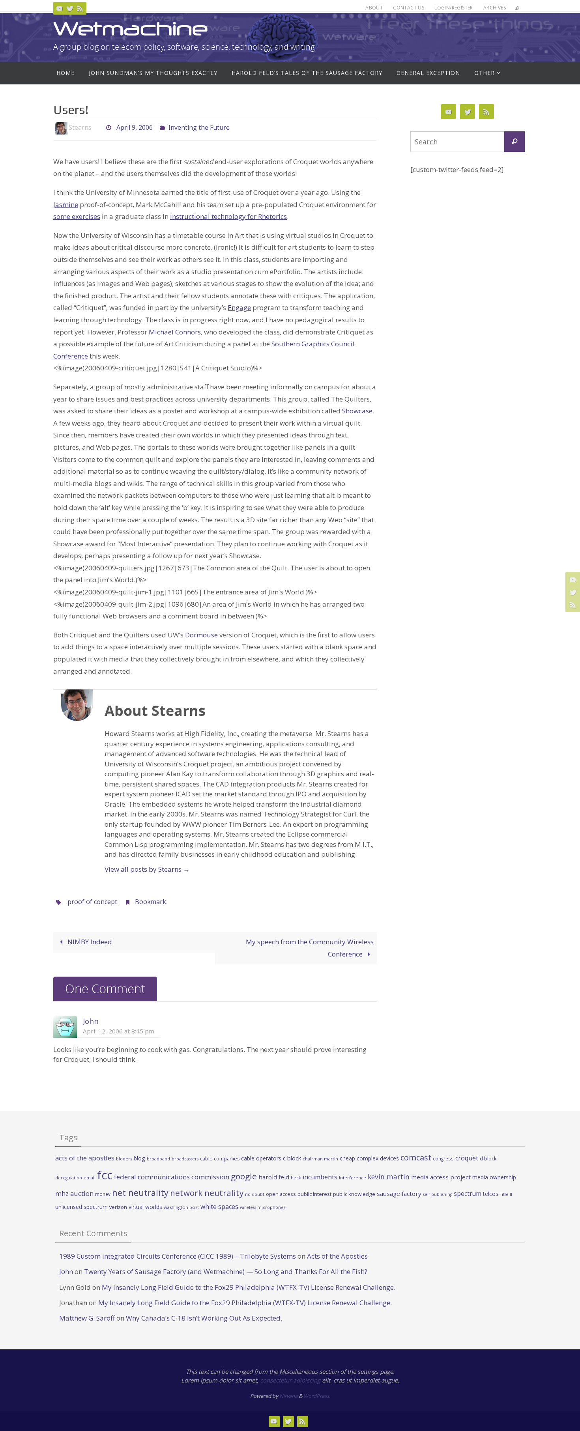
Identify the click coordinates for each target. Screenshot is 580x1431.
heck (296, 1178)
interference (352, 1178)
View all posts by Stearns (147, 869)
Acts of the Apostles (337, 1256)
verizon (118, 1207)
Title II (506, 1194)
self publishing (437, 1194)
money (102, 1194)
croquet (466, 1158)
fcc (104, 1175)
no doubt (254, 1194)
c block (292, 1158)
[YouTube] (59, 8)
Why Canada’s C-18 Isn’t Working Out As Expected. (204, 1318)
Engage (239, 307)
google (244, 1176)
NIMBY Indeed (89, 941)
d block (488, 1158)
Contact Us (408, 7)
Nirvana (288, 1395)
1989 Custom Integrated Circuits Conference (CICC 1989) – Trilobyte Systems (177, 1256)
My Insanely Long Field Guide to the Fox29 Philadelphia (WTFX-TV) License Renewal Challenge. (248, 1287)
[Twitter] (70, 8)
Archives (494, 7)
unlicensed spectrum (81, 1207)
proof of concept (92, 901)
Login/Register (453, 7)
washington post (181, 1207)
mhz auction (74, 1193)
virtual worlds (145, 1207)
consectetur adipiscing (290, 1380)
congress (443, 1158)
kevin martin (389, 1176)
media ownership (494, 1177)
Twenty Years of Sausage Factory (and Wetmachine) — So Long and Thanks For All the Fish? (225, 1271)
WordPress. (316, 1395)
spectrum (467, 1193)
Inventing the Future (199, 127)
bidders (124, 1159)
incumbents (320, 1177)
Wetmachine (130, 28)
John (91, 1021)
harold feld (273, 1177)
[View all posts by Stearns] (98, 127)
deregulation (68, 1178)
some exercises (76, 216)
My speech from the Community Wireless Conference (310, 947)
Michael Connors (175, 331)
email (89, 1178)
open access (281, 1193)
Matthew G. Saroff (87, 1318)
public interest (314, 1193)
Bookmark (150, 901)
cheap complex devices (369, 1158)
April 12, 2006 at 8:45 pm (118, 1031)
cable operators (261, 1158)
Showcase (357, 410)
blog (139, 1158)
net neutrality (140, 1192)
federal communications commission (171, 1176)
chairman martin (320, 1159)
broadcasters (185, 1159)
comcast (415, 1157)
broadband (158, 1159)
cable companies (219, 1158)
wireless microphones (262, 1207)
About (374, 7)
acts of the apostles (84, 1157)
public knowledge (354, 1193)
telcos (490, 1193)
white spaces (219, 1206)
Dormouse (201, 634)
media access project (441, 1177)
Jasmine (65, 204)
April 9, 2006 (134, 127)
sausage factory (399, 1193)
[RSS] (80, 8)
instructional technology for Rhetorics (228, 216)
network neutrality (206, 1192)
